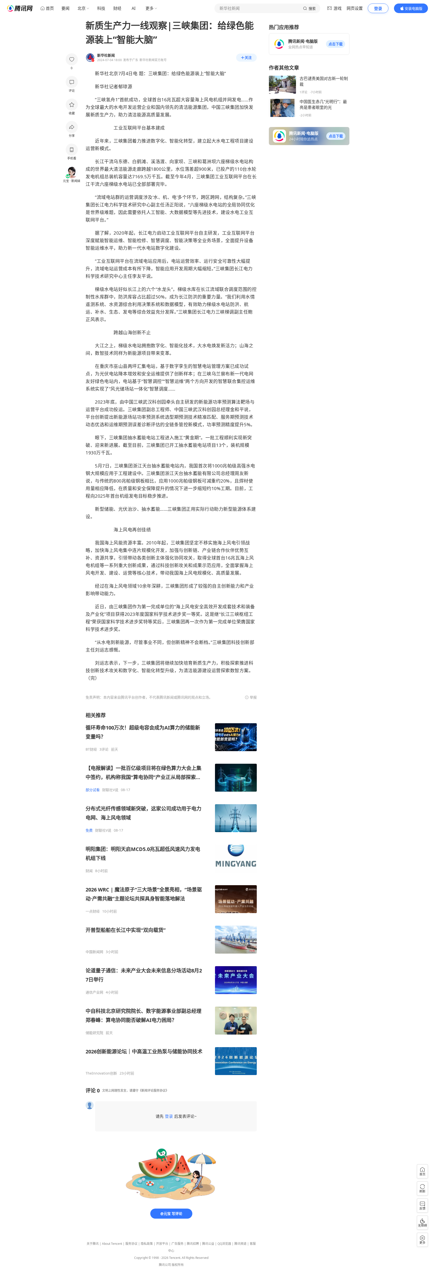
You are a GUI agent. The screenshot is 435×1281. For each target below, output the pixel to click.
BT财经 (91, 749)
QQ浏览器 (224, 1244)
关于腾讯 (93, 1244)
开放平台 (162, 1244)
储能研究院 (94, 1033)
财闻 (89, 871)
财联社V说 (110, 790)
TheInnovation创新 (101, 1073)
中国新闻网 (94, 952)
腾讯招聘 (193, 1244)
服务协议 (131, 1244)
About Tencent (112, 1244)
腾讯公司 (165, 1265)
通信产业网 (94, 992)
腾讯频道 (240, 1244)
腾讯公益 (208, 1244)
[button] (335, 44)
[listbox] (171, 893)
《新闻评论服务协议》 (153, 1090)
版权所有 (178, 1265)
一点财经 (93, 911)
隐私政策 (147, 1244)
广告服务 (177, 1244)
